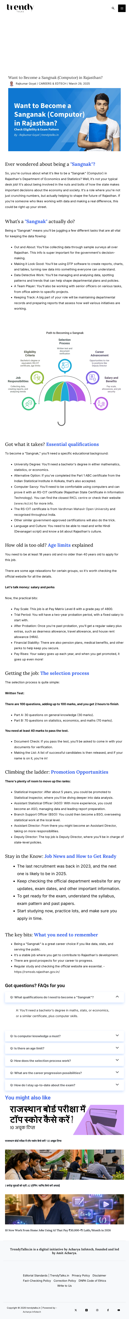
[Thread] (86, 1310)
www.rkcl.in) (24, 503)
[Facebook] (108, 1310)
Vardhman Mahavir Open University (83, 509)
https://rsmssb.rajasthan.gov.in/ (37, 972)
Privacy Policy (81, 1275)
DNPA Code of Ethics (92, 1280)
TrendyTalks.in (21, 1249)
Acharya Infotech (32, 1311)
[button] (113, 8)
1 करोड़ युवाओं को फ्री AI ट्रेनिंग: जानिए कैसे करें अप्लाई (32, 1185)
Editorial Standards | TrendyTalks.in (46, 1275)
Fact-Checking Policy (37, 1280)
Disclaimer (99, 1275)
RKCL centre (79, 498)
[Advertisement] (64, 41)
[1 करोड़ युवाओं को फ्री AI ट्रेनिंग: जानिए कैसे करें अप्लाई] (64, 1165)
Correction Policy (65, 1280)
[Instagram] (97, 1310)
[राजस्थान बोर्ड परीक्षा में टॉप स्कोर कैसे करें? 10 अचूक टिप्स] (64, 1120)
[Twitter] (76, 1310)
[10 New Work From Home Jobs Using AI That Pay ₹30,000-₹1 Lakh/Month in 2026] (64, 1209)
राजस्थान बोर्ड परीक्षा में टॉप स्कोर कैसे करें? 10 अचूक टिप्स (33, 1141)
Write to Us (64, 1285)
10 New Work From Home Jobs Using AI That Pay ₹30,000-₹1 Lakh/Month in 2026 (58, 1230)
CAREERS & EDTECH (52, 83)
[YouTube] (119, 1310)
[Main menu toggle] (122, 8)
